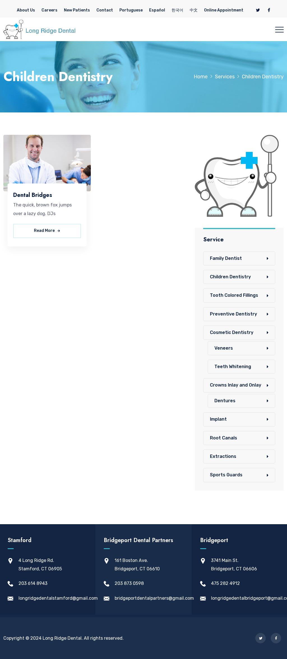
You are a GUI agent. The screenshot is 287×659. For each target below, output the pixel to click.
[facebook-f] (269, 10)
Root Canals (223, 438)
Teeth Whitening (232, 366)
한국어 (177, 10)
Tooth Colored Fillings (234, 295)
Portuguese (131, 10)
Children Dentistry (230, 276)
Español (157, 10)
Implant (218, 419)
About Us (26, 10)
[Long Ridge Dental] (39, 29)
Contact (104, 10)
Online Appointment (223, 10)
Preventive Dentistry (233, 314)
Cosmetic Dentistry (231, 332)
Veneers (223, 348)
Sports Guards (226, 474)
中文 (194, 10)
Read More (44, 230)
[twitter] (258, 10)
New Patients (77, 10)
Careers (49, 10)
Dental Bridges (32, 195)
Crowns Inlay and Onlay (235, 385)
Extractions (223, 456)
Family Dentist (226, 258)
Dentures (224, 400)
